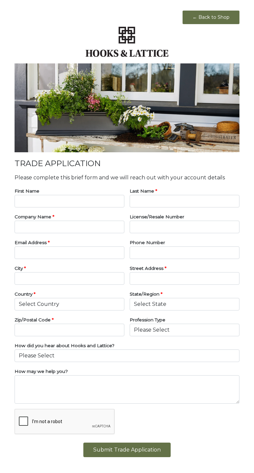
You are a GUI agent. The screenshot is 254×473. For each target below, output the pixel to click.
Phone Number (147, 242)
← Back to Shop (211, 17)
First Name (27, 191)
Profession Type (147, 319)
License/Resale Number (157, 216)
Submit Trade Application (127, 450)
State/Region (146, 294)
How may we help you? (41, 371)
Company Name (34, 216)
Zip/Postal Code (34, 319)
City (20, 268)
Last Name (143, 191)
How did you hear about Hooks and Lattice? (64, 345)
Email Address (32, 242)
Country (25, 294)
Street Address (148, 268)
